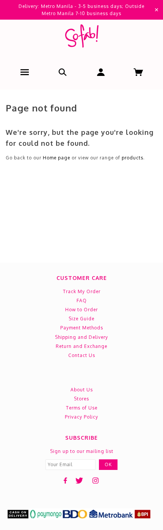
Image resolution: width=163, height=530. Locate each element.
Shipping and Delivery (81, 337)
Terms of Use (81, 408)
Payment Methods (81, 328)
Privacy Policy (81, 417)
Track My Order (81, 291)
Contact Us (81, 355)
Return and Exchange (81, 346)
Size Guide (81, 318)
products (132, 158)
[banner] (81, 37)
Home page (56, 158)
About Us (82, 389)
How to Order (81, 309)
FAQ (82, 300)
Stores (81, 399)
